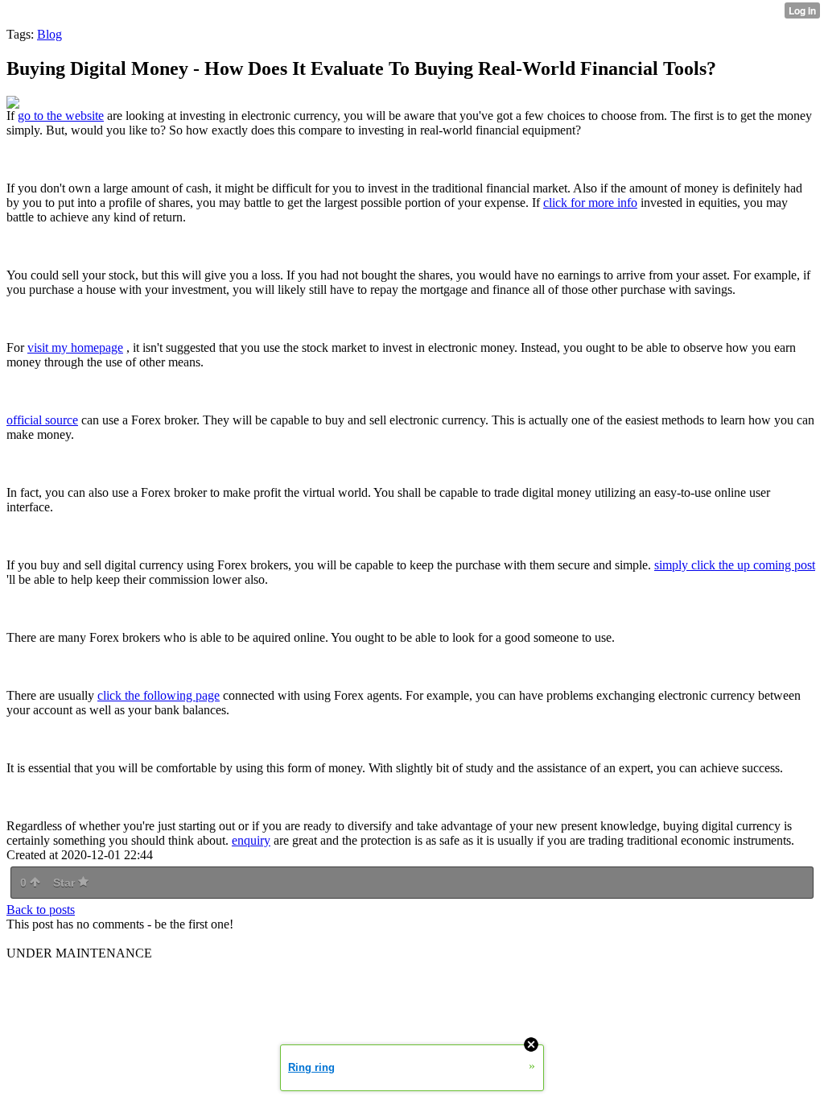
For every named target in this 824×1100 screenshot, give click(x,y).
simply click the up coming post (734, 565)
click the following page (158, 695)
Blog (49, 34)
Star (65, 882)
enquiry (251, 840)
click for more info (590, 202)
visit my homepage (75, 347)
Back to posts (40, 909)
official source (42, 420)
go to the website (61, 115)
